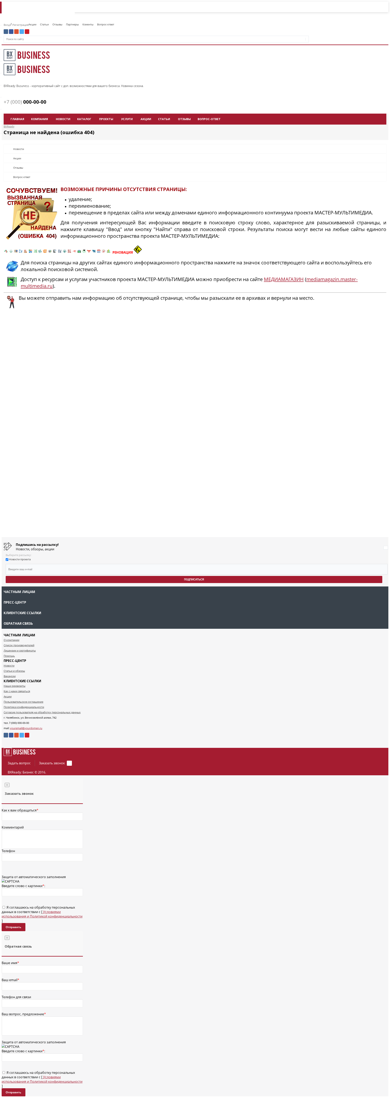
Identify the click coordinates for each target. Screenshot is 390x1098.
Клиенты (87, 24)
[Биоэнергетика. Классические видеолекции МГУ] (30, 252)
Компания (39, 119)
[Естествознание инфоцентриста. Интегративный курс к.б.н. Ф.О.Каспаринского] (11, 252)
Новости (63, 119)
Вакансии (10, 676)
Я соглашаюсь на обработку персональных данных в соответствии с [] (42, 914)
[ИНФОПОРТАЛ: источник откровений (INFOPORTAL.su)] (20, 252)
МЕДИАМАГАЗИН (284, 279)
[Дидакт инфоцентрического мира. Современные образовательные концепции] (50, 252)
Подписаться (194, 579)
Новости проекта (20, 559)
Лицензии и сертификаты (20, 650)
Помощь (9, 656)
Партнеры (72, 24)
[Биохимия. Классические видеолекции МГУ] (25, 252)
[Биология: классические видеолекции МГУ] (35, 252)
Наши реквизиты (14, 686)
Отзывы (57, 24)
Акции (32, 24)
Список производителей (19, 645)
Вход (7, 25)
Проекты (106, 119)
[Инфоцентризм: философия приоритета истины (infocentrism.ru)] (59, 252)
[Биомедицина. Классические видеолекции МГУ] (40, 252)
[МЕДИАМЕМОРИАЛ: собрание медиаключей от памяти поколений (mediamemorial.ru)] (103, 252)
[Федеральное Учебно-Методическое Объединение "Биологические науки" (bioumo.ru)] (84, 252)
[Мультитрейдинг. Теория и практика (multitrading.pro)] (6, 252)
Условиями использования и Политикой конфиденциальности (42, 914)
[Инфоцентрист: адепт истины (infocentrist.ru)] (64, 252)
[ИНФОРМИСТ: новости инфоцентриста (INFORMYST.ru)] (15, 252)
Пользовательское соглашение (23, 702)
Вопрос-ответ (105, 24)
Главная (17, 119)
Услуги (127, 119)
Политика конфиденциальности (24, 707)
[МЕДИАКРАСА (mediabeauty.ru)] (74, 252)
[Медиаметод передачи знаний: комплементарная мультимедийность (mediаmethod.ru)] (98, 252)
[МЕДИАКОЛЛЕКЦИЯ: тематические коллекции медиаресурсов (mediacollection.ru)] (69, 252)
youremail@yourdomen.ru (26, 728)
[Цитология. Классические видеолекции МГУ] (45, 252)
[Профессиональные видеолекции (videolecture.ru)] (54, 252)
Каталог (84, 119)
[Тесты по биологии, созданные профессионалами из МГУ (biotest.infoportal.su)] (108, 252)
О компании (11, 640)
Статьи (44, 24)
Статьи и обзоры (14, 671)
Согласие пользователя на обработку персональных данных (42, 712)
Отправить (13, 927)
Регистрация (20, 25)
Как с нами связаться (17, 691)
